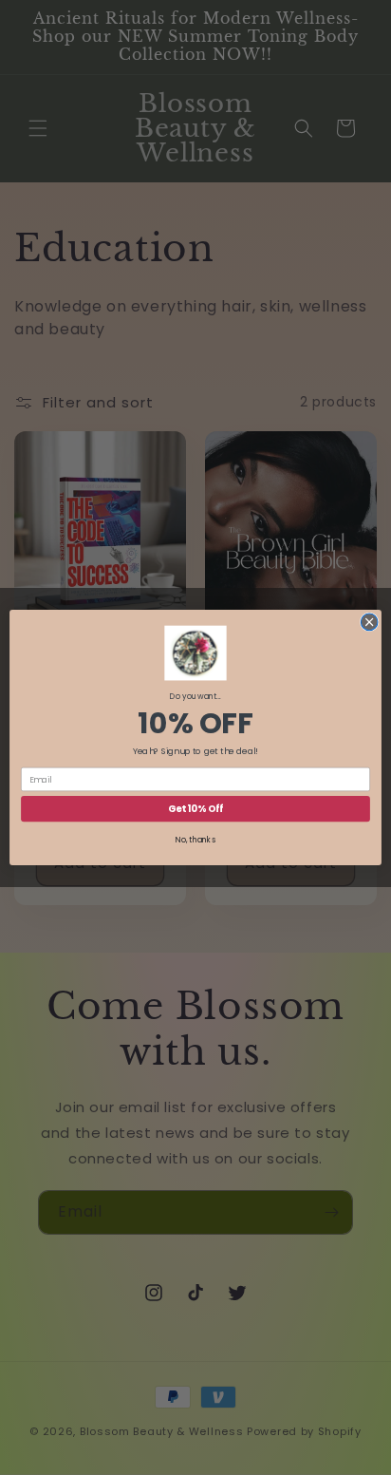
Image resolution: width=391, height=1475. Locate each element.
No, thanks (195, 840)
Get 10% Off (195, 809)
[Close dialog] (369, 622)
